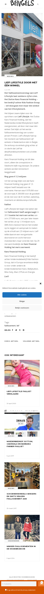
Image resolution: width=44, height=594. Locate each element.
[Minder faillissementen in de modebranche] (22, 528)
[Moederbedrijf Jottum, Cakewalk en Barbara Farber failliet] (22, 423)
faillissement (10, 325)
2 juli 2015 (7, 90)
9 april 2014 (11, 558)
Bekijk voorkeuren (22, 308)
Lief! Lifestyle (23, 116)
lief (18, 325)
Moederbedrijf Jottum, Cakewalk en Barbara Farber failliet (20, 443)
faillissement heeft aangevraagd (22, 212)
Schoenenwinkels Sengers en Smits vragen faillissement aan (21, 496)
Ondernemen (13, 541)
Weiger (22, 301)
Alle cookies (22, 295)
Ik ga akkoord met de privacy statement (21, 590)
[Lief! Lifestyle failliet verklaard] (22, 373)
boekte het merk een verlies (21, 215)
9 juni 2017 (10, 456)
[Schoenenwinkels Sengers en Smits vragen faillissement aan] (22, 475)
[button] (40, 283)
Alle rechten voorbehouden (22, 577)
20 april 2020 (11, 403)
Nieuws (10, 76)
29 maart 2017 (12, 508)
